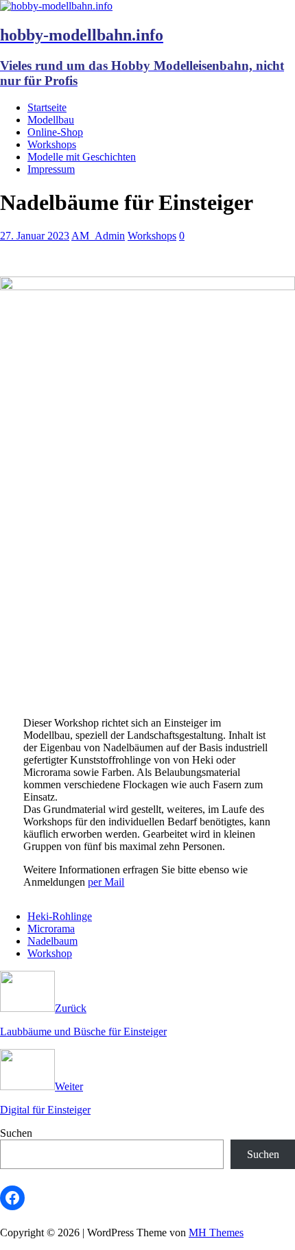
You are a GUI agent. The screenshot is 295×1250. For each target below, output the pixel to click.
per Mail (106, 882)
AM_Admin (98, 235)
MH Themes (216, 1232)
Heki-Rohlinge (59, 916)
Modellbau (50, 120)
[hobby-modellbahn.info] (56, 6)
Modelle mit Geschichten (81, 157)
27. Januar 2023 (34, 235)
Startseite (47, 107)
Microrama (51, 928)
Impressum (51, 169)
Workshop (49, 953)
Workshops (51, 144)
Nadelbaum (52, 941)
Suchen (16, 1133)
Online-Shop (55, 132)
